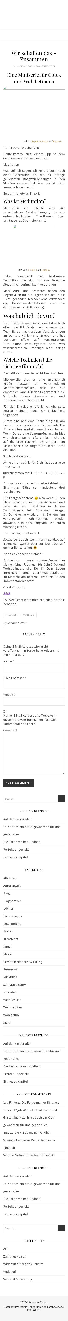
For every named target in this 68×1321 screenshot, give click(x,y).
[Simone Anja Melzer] (34, 15)
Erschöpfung (12, 924)
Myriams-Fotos (40, 141)
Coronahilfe (11, 615)
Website (9, 695)
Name (8, 661)
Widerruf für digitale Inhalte (23, 1264)
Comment (10, 730)
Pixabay (57, 141)
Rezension (10, 969)
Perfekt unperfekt (16, 849)
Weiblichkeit (12, 1000)
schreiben (10, 992)
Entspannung (12, 916)
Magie (7, 954)
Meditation (28, 615)
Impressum (33, 1309)
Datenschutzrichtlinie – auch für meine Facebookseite (34, 1306)
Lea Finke (10, 1102)
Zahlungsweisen (14, 1256)
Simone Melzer (17, 623)
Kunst (7, 946)
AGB (6, 1249)
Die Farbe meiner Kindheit (22, 842)
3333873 (32, 269)
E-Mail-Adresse (15, 678)
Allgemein (10, 878)
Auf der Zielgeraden (17, 819)
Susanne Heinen (14, 1140)
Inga (6, 1132)
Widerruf (9, 1272)
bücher (8, 908)
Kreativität (10, 939)
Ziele (6, 1023)
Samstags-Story (14, 984)
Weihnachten (12, 1007)
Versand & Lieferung (17, 1279)
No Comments (45, 66)
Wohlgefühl (11, 1015)
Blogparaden (12, 901)
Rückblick (10, 977)
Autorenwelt (12, 886)
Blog (6, 893)
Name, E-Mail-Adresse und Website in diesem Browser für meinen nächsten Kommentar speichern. (30, 719)
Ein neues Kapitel (15, 857)
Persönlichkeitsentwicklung (22, 962)
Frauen (8, 931)
